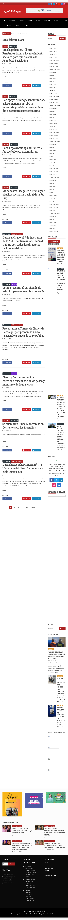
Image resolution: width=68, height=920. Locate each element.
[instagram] (54, 485)
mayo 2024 (53, 117)
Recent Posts (53, 244)
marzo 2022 (53, 195)
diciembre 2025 (54, 60)
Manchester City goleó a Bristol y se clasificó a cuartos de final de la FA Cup (23, 194)
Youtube (59, 4)
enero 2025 (53, 93)
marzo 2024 (53, 123)
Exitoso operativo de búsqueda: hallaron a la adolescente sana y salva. (61, 716)
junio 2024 (53, 114)
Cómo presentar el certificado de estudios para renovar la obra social (23, 289)
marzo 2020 (53, 222)
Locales (30, 20)
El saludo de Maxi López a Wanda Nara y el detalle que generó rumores (22, 831)
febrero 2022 (53, 198)
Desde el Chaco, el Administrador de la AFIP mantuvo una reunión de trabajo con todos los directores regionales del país (23, 243)
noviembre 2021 (54, 207)
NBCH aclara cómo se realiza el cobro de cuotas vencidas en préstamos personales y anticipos (61, 437)
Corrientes (6, 420)
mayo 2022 (53, 189)
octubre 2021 (54, 210)
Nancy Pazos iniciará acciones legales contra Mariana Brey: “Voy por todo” (54, 845)
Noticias (11, 20)
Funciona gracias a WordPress (20, 914)
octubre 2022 (54, 174)
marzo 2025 (53, 87)
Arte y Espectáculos (17, 826)
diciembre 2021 (54, 204)
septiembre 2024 (55, 105)
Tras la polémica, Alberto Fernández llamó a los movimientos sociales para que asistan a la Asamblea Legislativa (23, 55)
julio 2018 (52, 228)
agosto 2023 (53, 144)
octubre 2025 (54, 66)
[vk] (59, 485)
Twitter (51, 4)
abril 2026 (53, 48)
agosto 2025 (53, 72)
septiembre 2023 (55, 141)
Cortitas (5, 46)
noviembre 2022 (54, 171)
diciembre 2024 (54, 96)
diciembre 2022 (54, 168)
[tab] (54, 241)
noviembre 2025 (54, 63)
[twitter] (56, 480)
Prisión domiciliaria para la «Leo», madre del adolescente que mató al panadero (30, 883)
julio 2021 (52, 219)
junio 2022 (53, 186)
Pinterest (56, 4)
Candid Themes (52, 914)
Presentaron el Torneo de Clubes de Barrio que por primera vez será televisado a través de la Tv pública (23, 332)
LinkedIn (36, 85)
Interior (38, 20)
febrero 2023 (53, 162)
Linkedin (54, 4)
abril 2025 (53, 84)
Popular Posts (54, 241)
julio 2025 (52, 75)
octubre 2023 (54, 138)
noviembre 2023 (54, 135)
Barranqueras (8, 25)
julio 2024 (52, 111)
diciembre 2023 (54, 132)
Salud (26, 25)
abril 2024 (53, 120)
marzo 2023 (53, 159)
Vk (62, 4)
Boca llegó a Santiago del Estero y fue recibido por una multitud (22, 149)
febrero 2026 (53, 54)
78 (27, 507)
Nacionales (47, 20)
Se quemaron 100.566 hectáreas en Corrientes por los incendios (23, 425)
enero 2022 (53, 201)
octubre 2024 (54, 102)
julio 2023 (52, 147)
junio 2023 (53, 150)
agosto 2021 (53, 216)
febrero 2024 (53, 126)
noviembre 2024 (54, 99)
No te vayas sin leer (10, 822)
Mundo (56, 20)
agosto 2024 (53, 108)
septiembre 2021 (55, 213)
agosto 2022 (53, 180)
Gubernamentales (17, 234)
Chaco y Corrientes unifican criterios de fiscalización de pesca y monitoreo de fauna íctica (23, 381)
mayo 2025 (53, 81)
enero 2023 (53, 165)
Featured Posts (54, 635)
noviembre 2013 (54, 231)
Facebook (49, 4)
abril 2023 (53, 156)
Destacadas (13, 46)
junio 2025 (53, 78)
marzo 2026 (53, 51)
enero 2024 (53, 129)
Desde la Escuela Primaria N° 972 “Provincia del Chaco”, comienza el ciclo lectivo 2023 (23, 468)
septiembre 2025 (55, 69)
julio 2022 (52, 183)
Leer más (4, 76)
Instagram (64, 4)
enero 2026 (53, 57)
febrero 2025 (53, 90)
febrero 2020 (53, 225)
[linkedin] (61, 480)
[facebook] (52, 480)
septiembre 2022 (55, 177)
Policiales (21, 20)
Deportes (18, 25)
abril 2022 (53, 192)
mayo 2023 (53, 153)
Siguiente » (34, 507)
